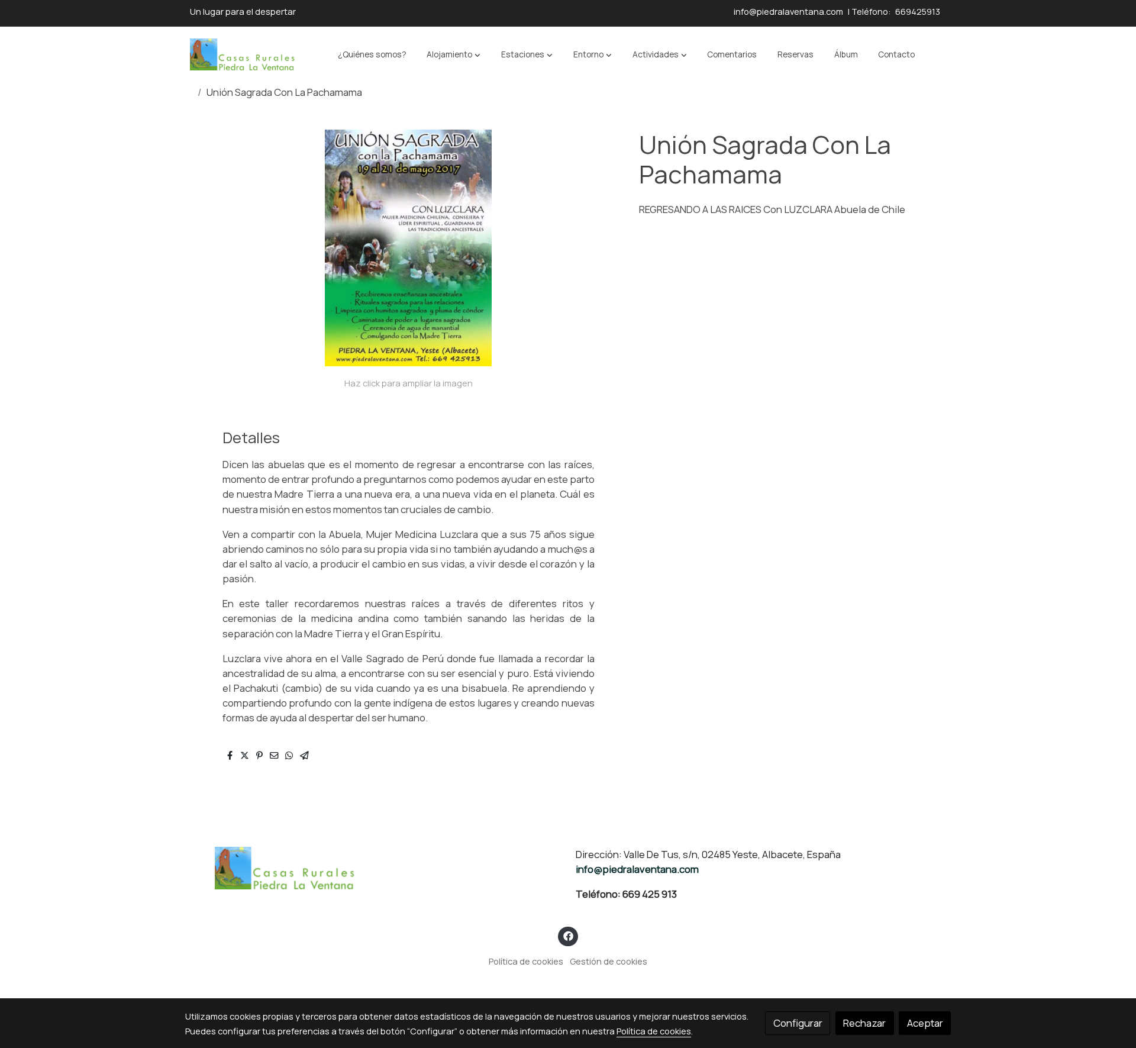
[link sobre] (373, 868)
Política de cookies (526, 961)
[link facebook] (568, 935)
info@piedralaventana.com (787, 11)
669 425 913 (649, 894)
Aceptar (925, 1023)
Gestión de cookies (608, 961)
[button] (453, 54)
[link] (243, 54)
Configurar (797, 1023)
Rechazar (864, 1023)
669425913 (917, 11)
